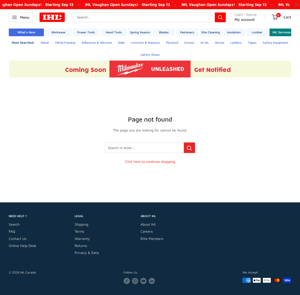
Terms (79, 231)
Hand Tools (114, 32)
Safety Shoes (150, 54)
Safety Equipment (275, 42)
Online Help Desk (22, 246)
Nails (121, 42)
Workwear (58, 32)
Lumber (257, 32)
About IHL (148, 224)
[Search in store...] (189, 147)
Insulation (234, 32)
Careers (147, 231)
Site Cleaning (210, 32)
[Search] (220, 17)
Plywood (172, 42)
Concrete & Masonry (145, 42)
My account (245, 19)
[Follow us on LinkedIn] (152, 281)
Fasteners (187, 32)
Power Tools (86, 32)
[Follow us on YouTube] (143, 281)
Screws (189, 42)
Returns (81, 246)
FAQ (12, 231)
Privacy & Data (87, 253)
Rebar (45, 42)
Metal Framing (65, 42)
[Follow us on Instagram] (135, 281)
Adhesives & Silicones (96, 42)
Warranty (82, 239)
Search (14, 224)
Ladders (236, 42)
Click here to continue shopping (150, 162)
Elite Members (152, 239)
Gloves (219, 42)
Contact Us (17, 239)
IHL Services (282, 32)
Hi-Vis (205, 42)
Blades (164, 32)
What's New (26, 32)
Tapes (252, 42)
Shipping (81, 224)
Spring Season (140, 32)
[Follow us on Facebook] (127, 281)
